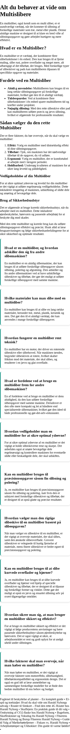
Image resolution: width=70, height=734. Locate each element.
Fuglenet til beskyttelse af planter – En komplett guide (31, 699)
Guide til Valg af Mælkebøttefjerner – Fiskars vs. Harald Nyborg (35, 721)
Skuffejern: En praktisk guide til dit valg (44, 709)
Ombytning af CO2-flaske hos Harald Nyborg (27, 712)
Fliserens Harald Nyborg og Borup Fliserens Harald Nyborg (33, 717)
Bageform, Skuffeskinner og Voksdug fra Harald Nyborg (34, 714)
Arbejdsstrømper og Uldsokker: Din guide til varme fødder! (35, 725)
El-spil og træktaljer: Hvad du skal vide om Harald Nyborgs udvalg (34, 702)
